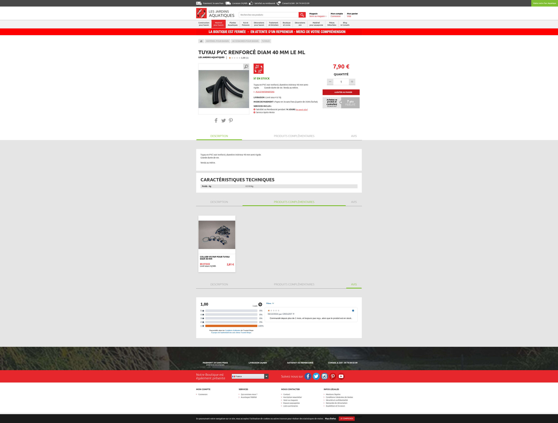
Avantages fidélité (249, 397)
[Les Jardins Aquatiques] (215, 13)
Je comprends (346, 419)
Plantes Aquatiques (233, 24)
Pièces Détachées (331, 24)
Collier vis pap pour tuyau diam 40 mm (215, 258)
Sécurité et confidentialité (337, 400)
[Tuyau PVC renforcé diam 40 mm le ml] (223, 89)
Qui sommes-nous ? (249, 394)
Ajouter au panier (343, 92)
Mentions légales (333, 394)
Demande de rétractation (336, 403)
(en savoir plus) (302, 109)
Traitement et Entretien (273, 24)
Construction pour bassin (203, 24)
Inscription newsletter (292, 397)
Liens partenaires (290, 406)
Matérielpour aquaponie (316, 24)
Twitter (316, 376)
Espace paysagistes (291, 403)
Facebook (308, 376)
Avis (354, 136)
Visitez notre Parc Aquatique (544, 3)
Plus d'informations (264, 92)
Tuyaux (266, 41)
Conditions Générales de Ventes (339, 397)
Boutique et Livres (286, 24)
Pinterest (332, 376)
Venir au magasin (290, 400)
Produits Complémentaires (294, 136)
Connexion (202, 394)
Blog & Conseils (345, 24)
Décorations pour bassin (259, 24)
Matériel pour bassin (218, 24)
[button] (216, 120)
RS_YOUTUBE (341, 376)
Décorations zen (300, 24)
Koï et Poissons (246, 24)
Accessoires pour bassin (245, 41)
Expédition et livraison (335, 406)
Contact (286, 394)
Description (219, 136)
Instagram (324, 376)
